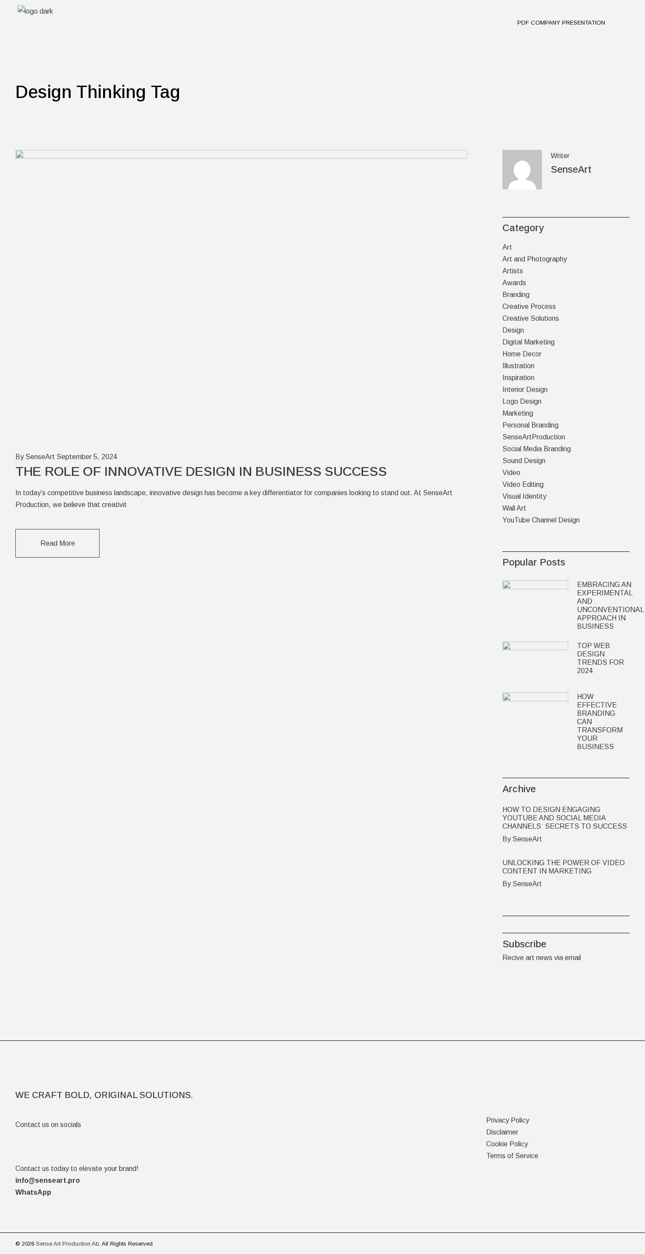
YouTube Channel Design (541, 520)
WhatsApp (33, 1192)
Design (513, 330)
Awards (514, 282)
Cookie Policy (507, 1144)
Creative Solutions (530, 318)
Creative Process (529, 306)
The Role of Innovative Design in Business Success (201, 471)
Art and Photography (534, 259)
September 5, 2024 (87, 456)
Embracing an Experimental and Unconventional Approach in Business (610, 605)
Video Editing (523, 484)
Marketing (517, 413)
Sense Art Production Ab (67, 1243)
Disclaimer (502, 1132)
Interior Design (525, 389)
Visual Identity (524, 496)
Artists (512, 271)
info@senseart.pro (47, 1180)
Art (507, 247)
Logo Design (521, 401)
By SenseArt (35, 456)
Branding (516, 294)
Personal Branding (530, 425)
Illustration (518, 366)
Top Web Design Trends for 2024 (600, 658)
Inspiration (518, 377)
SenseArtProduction (533, 437)
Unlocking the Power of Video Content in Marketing (563, 867)
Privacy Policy (507, 1120)
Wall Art (514, 508)
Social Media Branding (536, 449)
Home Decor (521, 354)
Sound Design (523, 460)
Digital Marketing (528, 342)
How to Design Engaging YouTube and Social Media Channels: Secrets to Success (564, 818)
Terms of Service (512, 1156)
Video (511, 472)
